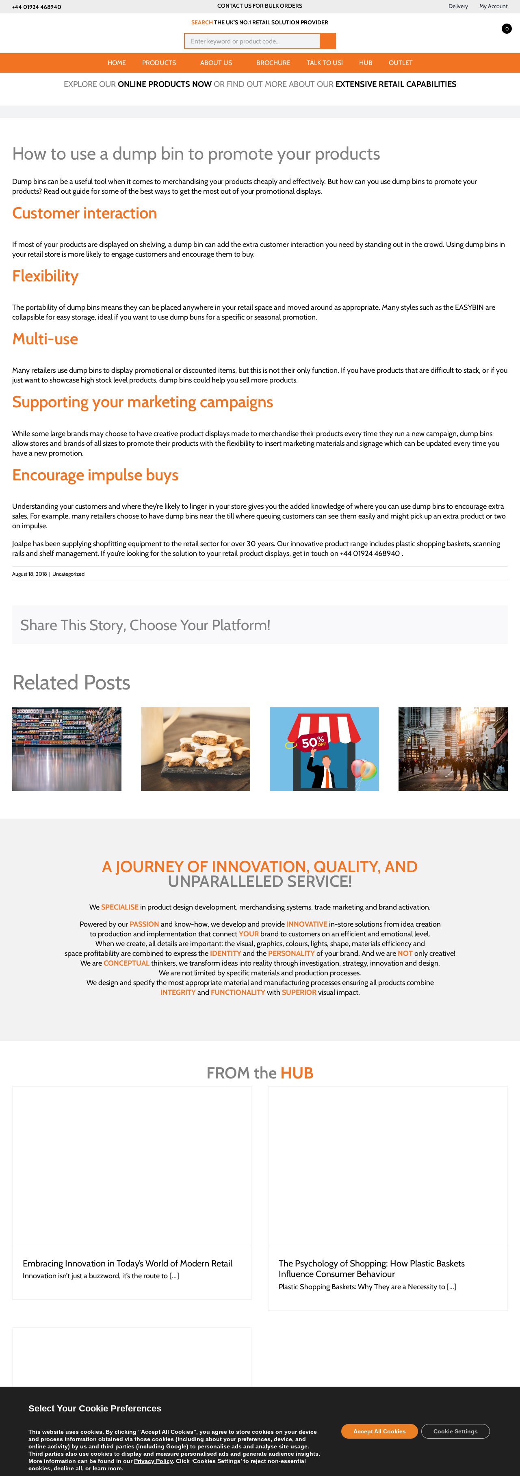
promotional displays (288, 191)
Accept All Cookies (379, 1431)
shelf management (68, 553)
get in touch (310, 553)
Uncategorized (68, 574)
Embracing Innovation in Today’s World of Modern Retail (127, 1263)
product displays (205, 433)
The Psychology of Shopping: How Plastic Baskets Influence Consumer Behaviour (372, 1268)
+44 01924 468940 (36, 7)
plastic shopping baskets (433, 543)
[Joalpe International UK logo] (53, 21)
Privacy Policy (153, 1461)
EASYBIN (469, 307)
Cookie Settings (455, 1431)
